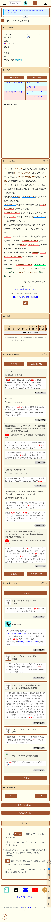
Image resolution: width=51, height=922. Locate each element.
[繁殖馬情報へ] (21, 82)
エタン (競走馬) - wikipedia (25, 289)
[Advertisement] (25, 136)
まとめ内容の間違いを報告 (25, 297)
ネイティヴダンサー (12, 82)
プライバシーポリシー (25, 897)
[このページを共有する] (4, 917)
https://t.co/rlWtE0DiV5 (28, 642)
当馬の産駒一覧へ (25, 813)
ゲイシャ (30, 87)
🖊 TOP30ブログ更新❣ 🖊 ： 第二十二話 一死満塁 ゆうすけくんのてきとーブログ (26, 12)
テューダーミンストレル (35, 92)
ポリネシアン (31, 82)
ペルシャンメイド (33, 96)
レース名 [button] (16, 329)
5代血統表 (14, 78)
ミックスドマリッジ (12, 92)
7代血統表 (37, 78)
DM (21, 907)
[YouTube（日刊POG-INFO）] (35, 890)
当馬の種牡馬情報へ (25, 805)
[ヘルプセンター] (44, 890)
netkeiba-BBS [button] (36, 364)
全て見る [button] (14, 364)
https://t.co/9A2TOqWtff (16, 633)
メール (30, 907)
